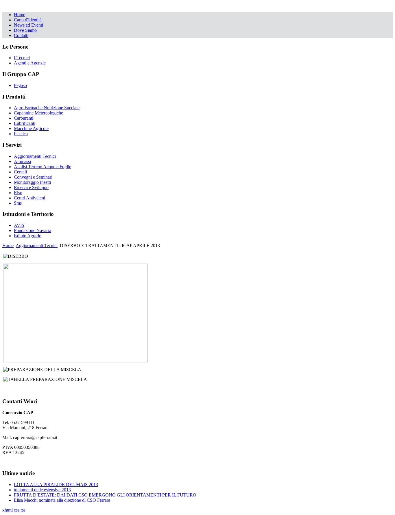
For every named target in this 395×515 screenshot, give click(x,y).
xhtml (7, 509)
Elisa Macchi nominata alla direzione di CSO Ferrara (62, 500)
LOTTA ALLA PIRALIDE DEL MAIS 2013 (56, 484)
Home (8, 245)
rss (23, 509)
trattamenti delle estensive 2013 (42, 489)
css (16, 509)
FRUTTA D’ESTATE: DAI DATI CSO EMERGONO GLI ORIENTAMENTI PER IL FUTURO (105, 494)
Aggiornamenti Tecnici (37, 245)
